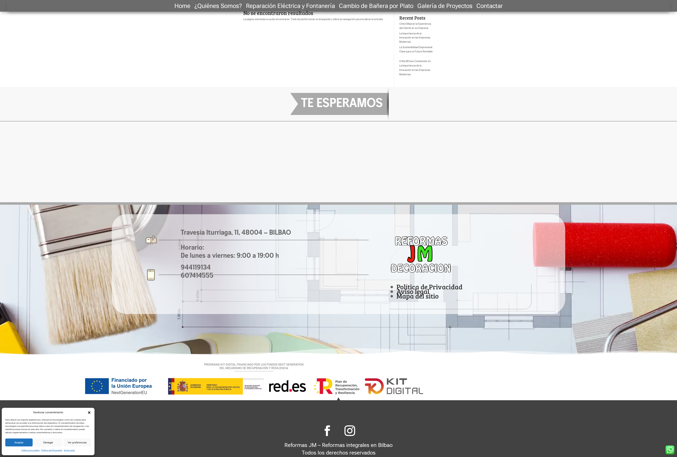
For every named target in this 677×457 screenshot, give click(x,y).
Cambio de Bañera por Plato (376, 6)
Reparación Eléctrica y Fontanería (290, 6)
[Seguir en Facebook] (327, 430)
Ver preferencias (77, 442)
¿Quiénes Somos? (218, 6)
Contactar (489, 6)
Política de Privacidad (51, 450)
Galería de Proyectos (444, 6)
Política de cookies (30, 450)
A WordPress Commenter (413, 61)
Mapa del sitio (418, 295)
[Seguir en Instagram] (349, 430)
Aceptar (18, 442)
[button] (89, 412)
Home (182, 6)
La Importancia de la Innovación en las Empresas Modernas (414, 37)
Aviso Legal (69, 450)
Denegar (48, 442)
